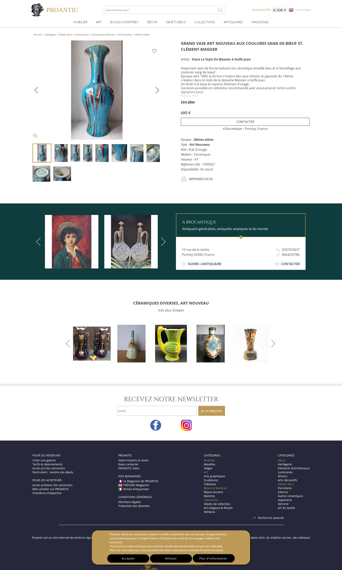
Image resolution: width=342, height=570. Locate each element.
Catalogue (50, 34)
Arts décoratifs (287, 480)
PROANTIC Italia (128, 468)
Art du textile (286, 508)
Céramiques (82, 34)
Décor (152, 22)
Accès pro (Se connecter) (48, 468)
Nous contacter (128, 464)
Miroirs (282, 476)
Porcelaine (285, 488)
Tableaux (210, 484)
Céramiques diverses (103, 34)
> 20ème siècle (141, 34)
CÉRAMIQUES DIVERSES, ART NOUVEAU (171, 303)
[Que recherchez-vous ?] (220, 10)
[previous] (39, 242)
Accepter (128, 558)
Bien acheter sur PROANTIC (50, 489)
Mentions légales (129, 502)
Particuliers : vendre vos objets (52, 472)
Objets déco (65, 34)
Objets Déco (176, 22)
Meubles (209, 464)
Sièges (208, 468)
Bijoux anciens (213, 492)
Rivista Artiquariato (136, 489)
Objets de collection (217, 504)
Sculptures (211, 480)
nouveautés (261, 9)
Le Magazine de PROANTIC (141, 481)
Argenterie (285, 500)
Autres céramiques (290, 496)
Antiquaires (233, 22)
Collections (205, 22)
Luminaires (285, 472)
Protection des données (134, 506)
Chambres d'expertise (47, 493)
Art (99, 22)
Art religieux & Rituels (218, 508)
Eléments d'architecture (294, 468)
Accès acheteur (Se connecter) (52, 485)
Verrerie (283, 504)
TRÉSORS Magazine (136, 485)
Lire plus (188, 102)
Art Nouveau (125, 34)
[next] (162, 242)
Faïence (283, 492)
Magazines (260, 22)
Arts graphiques (214, 476)
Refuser (171, 558)
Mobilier (80, 22)
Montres (209, 496)
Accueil (37, 34)
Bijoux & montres (124, 22)
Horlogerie (285, 464)
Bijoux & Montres (215, 488)
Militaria (209, 512)
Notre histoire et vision (133, 460)
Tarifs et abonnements (47, 464)
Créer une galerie (44, 460)
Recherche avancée (271, 518)
